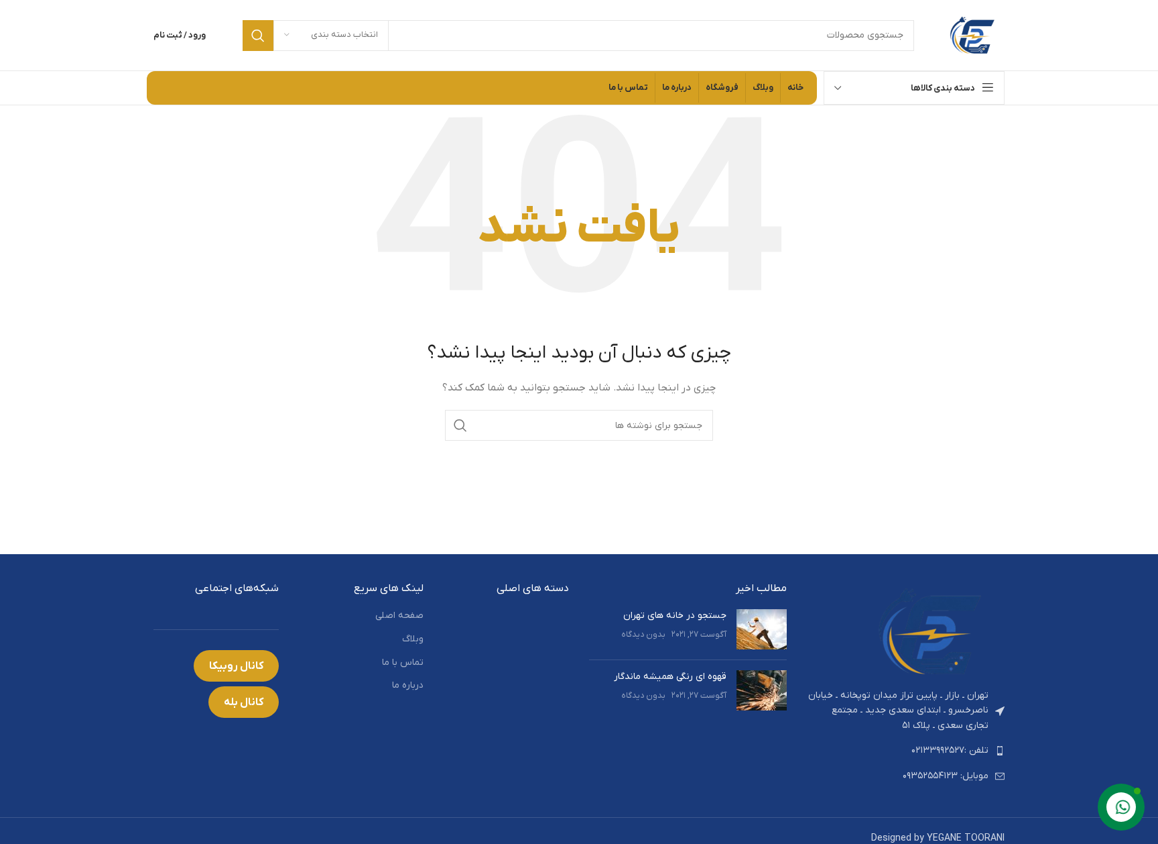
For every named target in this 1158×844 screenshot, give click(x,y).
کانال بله (243, 702)
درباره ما (408, 685)
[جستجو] (258, 35)
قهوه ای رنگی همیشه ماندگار (670, 676)
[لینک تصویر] (931, 631)
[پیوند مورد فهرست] (906, 750)
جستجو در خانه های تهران (674, 615)
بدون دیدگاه (643, 634)
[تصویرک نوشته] (761, 629)
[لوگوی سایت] (973, 34)
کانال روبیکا (236, 666)
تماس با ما (403, 662)
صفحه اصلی (399, 615)
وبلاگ (413, 639)
